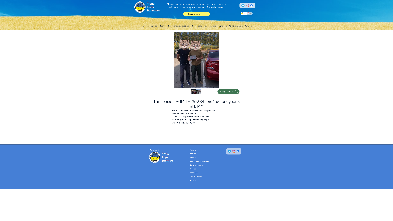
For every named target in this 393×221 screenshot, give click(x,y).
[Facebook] (251, 5)
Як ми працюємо (196, 165)
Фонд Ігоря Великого (153, 7)
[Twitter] (229, 151)
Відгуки (193, 154)
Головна (193, 150)
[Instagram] (247, 5)
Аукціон (193, 180)
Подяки (193, 157)
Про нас (193, 169)
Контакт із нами (196, 176)
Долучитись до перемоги (199, 161)
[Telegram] (242, 5)
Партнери (194, 173)
